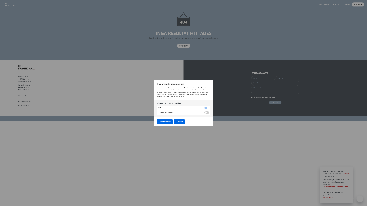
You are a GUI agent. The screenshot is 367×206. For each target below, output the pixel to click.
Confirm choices (165, 122)
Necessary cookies (166, 108)
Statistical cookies (166, 112)
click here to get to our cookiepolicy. (174, 96)
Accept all (179, 122)
